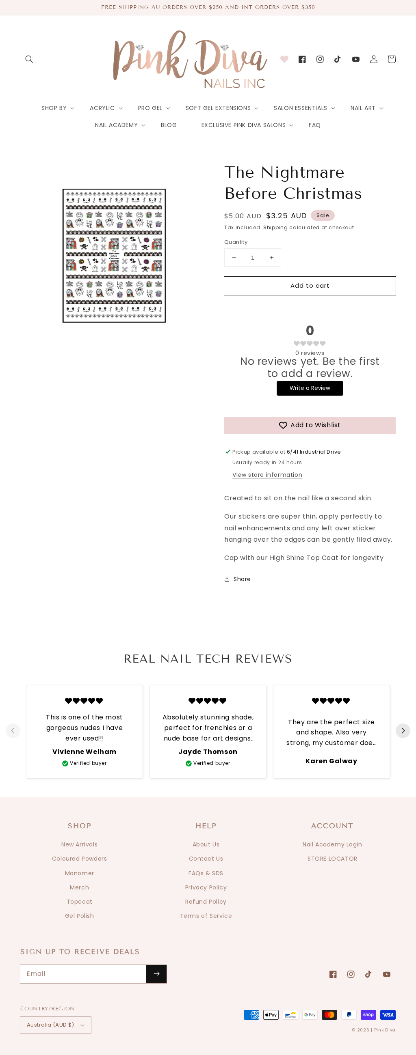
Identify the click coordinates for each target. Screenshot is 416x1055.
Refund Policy (206, 902)
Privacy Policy (206, 887)
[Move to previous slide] (13, 731)
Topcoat (80, 902)
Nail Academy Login (332, 844)
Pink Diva (385, 1030)
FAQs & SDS (205, 873)
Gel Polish (79, 916)
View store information (267, 475)
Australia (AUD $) (50, 1025)
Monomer (79, 873)
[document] (114, 257)
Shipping (275, 227)
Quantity (235, 242)
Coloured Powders (79, 859)
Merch (79, 887)
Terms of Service (206, 916)
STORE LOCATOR (333, 859)
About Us (206, 844)
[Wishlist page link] (284, 59)
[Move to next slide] (403, 731)
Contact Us (206, 859)
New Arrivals (79, 844)
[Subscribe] (156, 974)
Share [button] (242, 579)
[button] (29, 59)
